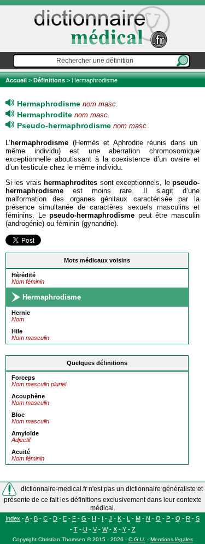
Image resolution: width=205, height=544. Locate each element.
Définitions (49, 80)
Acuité (20, 452)
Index (12, 518)
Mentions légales (171, 539)
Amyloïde (25, 433)
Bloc (18, 414)
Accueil (16, 80)
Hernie (20, 312)
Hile (16, 331)
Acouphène (28, 396)
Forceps (23, 377)
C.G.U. (136, 539)
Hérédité (23, 275)
